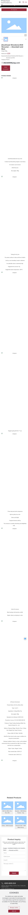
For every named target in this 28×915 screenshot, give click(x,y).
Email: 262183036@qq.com (7, 888)
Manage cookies (14, 907)
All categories (14, 9)
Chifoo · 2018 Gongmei (7, 825)
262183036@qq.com (12, 63)
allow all (14, 911)
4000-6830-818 (10, 883)
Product (7, 59)
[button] (13, 5)
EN (26, 2)
